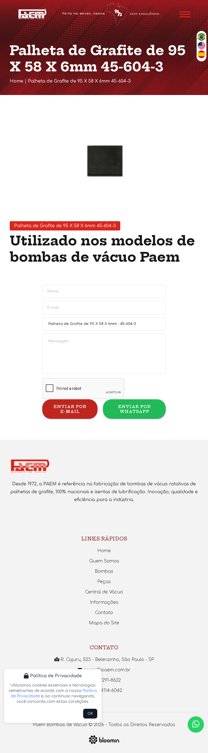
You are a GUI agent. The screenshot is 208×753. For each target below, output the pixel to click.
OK (90, 714)
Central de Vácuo (104, 592)
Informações (104, 602)
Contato (104, 612)
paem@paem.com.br (106, 669)
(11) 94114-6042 (106, 690)
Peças (104, 581)
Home (16, 81)
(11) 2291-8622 (106, 680)
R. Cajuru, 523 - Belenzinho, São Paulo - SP (106, 659)
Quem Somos (104, 561)
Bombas (104, 571)
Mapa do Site (104, 623)
